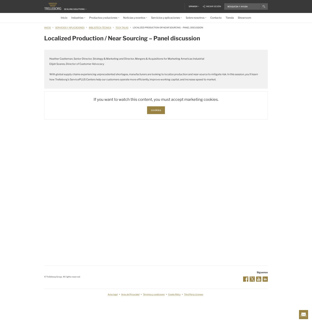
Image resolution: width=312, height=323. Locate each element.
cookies (156, 110)
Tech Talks (122, 27)
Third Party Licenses (193, 294)
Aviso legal (113, 294)
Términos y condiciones (154, 294)
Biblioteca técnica (100, 27)
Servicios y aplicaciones (69, 27)
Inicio (47, 27)
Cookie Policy (174, 294)
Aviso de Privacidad (130, 294)
